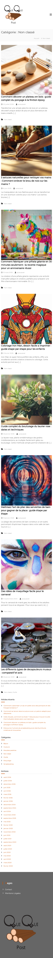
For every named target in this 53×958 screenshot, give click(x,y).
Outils (15, 692)
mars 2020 (8, 862)
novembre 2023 (10, 815)
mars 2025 (7, 794)
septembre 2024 (10, 808)
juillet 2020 (8, 849)
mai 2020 (7, 856)
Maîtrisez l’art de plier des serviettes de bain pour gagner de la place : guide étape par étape (25, 510)
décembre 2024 (10, 804)
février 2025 (8, 798)
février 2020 (8, 866)
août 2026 (7, 777)
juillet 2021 (7, 839)
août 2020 (7, 845)
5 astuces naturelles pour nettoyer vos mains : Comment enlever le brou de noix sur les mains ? (26, 180)
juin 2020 (7, 852)
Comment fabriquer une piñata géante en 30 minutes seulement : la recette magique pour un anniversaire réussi (26, 265)
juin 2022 (7, 835)
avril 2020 (7, 859)
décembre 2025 (9, 784)
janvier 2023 (8, 828)
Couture (7, 747)
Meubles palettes (10, 750)
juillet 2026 (8, 781)
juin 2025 (7, 787)
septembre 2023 (10, 818)
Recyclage (7, 760)
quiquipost (22, 104)
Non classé (8, 119)
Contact (8, 889)
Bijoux (6, 743)
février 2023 (8, 825)
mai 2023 (7, 822)
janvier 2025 (8, 801)
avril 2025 (7, 791)
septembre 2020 (10, 842)
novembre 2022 (10, 832)
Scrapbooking (9, 764)
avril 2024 (7, 811)
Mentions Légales (12, 893)
